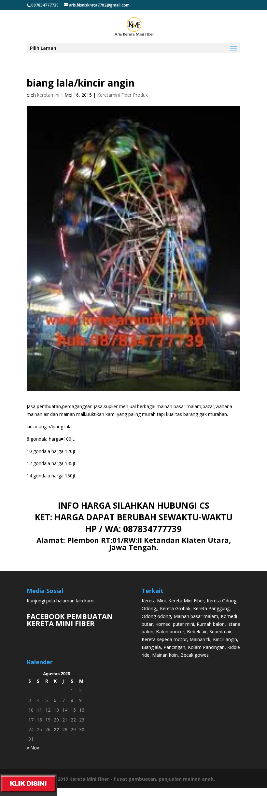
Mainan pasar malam (196, 616)
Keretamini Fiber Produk (122, 95)
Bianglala (151, 647)
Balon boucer (170, 631)
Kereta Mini (154, 600)
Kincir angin (225, 639)
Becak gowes (194, 655)
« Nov (33, 748)
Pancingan (174, 647)
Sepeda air (220, 631)
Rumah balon (211, 624)
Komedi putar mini (174, 624)
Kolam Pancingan (206, 647)
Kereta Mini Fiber (186, 600)
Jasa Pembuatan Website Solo (133, 792)
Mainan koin (165, 655)
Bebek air (197, 631)
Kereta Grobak (175, 608)
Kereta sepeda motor (164, 639)
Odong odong (156, 616)
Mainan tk (200, 639)
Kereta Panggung (211, 608)
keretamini (48, 95)
